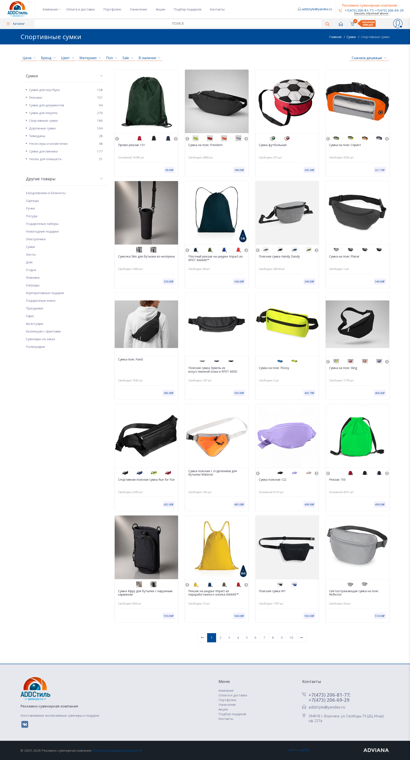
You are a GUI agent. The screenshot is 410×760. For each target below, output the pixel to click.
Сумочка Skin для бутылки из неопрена (146, 256)
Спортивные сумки (375, 37)
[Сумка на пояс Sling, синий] (379, 361)
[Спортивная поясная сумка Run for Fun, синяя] (139, 472)
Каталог (18, 23)
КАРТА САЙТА (298, 750)
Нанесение (138, 9)
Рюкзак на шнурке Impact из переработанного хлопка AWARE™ (213, 593)
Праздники (34, 308)
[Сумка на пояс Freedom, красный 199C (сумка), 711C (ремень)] (209, 138)
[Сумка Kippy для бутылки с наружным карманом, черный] (153, 584)
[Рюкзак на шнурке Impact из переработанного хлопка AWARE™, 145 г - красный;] (238, 584)
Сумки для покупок (66, 113)
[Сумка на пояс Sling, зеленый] (336, 361)
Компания (50, 9)
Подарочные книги (40, 300)
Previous (117, 139)
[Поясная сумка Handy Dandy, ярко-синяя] (294, 249)
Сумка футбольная (272, 145)
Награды (33, 285)
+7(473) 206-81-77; (330, 694)
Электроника (35, 239)
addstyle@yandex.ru (317, 9)
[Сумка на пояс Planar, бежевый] (336, 249)
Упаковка (33, 277)
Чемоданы (66, 136)
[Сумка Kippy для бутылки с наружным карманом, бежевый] (139, 584)
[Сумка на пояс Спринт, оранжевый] (364, 138)
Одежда (32, 200)
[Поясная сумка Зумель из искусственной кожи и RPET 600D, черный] (230, 361)
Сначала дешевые (367, 58)
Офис (30, 316)
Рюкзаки (66, 97)
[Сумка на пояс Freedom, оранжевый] (224, 138)
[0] (352, 23)
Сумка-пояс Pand (130, 359)
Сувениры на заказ (40, 339)
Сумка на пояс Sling (343, 368)
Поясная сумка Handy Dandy (279, 256)
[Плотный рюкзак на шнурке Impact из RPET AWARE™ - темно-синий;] (195, 249)
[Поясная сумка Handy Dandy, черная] (280, 249)
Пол (109, 58)
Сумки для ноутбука (66, 90)
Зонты (31, 254)
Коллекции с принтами (43, 331)
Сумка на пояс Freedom (205, 145)
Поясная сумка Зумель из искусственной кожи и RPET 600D (212, 369)
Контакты (217, 9)
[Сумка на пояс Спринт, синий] (379, 138)
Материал (88, 58)
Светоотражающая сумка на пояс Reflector (354, 593)
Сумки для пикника (66, 151)
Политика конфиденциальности (117, 750)
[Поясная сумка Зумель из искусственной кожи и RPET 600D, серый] (202, 361)
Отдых (31, 270)
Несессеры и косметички (66, 143)
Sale (125, 58)
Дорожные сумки (66, 128)
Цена (27, 58)
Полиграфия (35, 346)
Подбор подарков (187, 9)
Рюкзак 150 (337, 480)
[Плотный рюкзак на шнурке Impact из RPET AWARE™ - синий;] (224, 249)
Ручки (30, 208)
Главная (335, 37)
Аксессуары (34, 323)
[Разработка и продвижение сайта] (376, 750)
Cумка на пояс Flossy (274, 368)
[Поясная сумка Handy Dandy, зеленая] (308, 249)
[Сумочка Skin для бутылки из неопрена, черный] (153, 249)
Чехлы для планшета (66, 159)
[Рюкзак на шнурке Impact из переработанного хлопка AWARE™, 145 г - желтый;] (195, 584)
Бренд (46, 58)
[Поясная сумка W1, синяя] (294, 584)
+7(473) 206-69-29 (389, 10)
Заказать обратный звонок (371, 13)
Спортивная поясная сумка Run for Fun (146, 480)
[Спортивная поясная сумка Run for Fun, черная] (125, 472)
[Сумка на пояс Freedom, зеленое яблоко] (195, 138)
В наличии (147, 58)
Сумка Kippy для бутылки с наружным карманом (145, 593)
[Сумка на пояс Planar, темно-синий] (364, 249)
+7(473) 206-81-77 (358, 10)
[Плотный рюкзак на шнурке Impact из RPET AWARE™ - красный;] (238, 249)
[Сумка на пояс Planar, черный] (379, 249)
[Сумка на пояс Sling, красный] (350, 361)
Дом (29, 262)
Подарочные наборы (42, 223)
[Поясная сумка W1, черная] (280, 584)
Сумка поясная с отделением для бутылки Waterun (212, 473)
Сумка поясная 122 (272, 480)
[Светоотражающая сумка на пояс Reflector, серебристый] (350, 584)
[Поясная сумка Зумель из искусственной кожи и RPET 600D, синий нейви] (216, 361)
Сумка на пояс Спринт (345, 145)
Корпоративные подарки (45, 293)
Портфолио (112, 9)
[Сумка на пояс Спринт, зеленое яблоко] (336, 138)
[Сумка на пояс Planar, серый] (350, 249)
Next (176, 139)
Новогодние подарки (42, 231)
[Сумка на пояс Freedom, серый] (238, 138)
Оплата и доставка (80, 9)
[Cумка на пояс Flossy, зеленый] (294, 361)
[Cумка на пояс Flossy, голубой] (280, 361)
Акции (160, 9)
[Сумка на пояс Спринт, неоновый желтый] (350, 138)
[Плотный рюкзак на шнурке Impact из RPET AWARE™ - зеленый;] (209, 249)
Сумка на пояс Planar (344, 256)
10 (291, 637)
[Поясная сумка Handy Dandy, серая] (265, 249)
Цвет (65, 58)
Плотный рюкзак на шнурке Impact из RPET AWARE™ (215, 258)
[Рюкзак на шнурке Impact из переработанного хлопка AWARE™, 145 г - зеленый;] (224, 584)
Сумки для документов (66, 105)
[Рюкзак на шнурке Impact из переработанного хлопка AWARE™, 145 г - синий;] (209, 584)
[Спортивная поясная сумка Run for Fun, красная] (168, 472)
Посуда (31, 216)
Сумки (352, 37)
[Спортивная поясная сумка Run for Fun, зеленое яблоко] (153, 472)
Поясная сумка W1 (272, 591)
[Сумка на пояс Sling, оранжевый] (364, 361)
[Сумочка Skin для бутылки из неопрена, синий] (139, 249)
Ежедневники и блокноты (46, 193)
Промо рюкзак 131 (131, 145)
